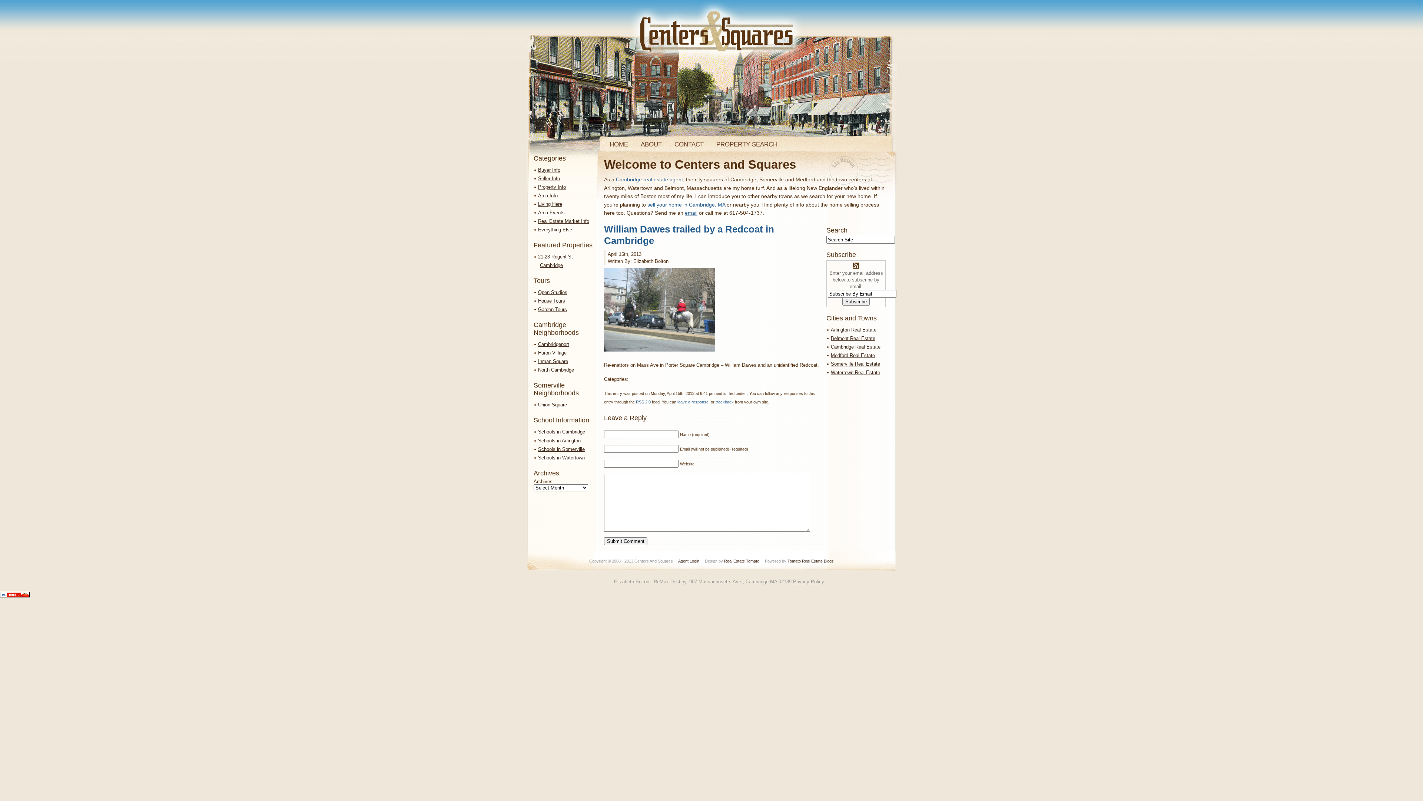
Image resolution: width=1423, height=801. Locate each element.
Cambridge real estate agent (649, 179)
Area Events (551, 212)
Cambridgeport (553, 344)
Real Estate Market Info (563, 221)
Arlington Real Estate (853, 330)
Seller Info (549, 178)
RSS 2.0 (643, 402)
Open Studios (552, 292)
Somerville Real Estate (855, 364)
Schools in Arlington (559, 441)
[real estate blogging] (15, 596)
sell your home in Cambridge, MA (686, 205)
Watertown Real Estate (855, 372)
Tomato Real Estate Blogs (810, 561)
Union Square (552, 405)
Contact (689, 144)
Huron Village (552, 353)
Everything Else (555, 230)
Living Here (550, 204)
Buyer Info (549, 170)
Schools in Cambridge (561, 432)
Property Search (746, 144)
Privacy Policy (808, 581)
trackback (725, 402)
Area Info (548, 195)
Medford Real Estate (853, 355)
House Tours (551, 301)
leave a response (693, 402)
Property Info (552, 187)
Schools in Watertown (561, 458)
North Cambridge (556, 370)
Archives (543, 481)
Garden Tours (552, 309)
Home (619, 144)
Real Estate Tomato (741, 561)
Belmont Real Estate (853, 338)
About (651, 144)
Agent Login (688, 561)
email (691, 213)
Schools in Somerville (561, 449)
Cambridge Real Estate (855, 347)
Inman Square (553, 361)
